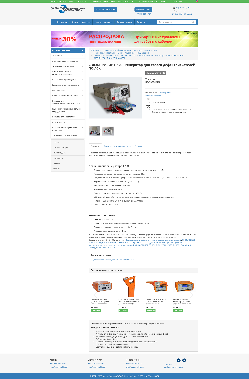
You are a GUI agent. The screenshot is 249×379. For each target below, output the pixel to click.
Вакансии (57, 168)
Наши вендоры (59, 152)
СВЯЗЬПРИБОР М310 (105, 247)
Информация (58, 158)
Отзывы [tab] (138, 146)
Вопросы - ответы (125, 22)
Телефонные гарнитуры (63, 66)
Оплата (75, 22)
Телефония (57, 55)
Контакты (141, 22)
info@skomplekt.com (59, 367)
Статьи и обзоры (60, 147)
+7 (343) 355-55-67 (96, 363)
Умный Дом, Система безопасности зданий (62, 72)
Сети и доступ (58, 122)
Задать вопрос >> (180, 1)
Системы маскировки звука (64, 135)
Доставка (86, 22)
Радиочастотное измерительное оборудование (66, 110)
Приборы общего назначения (65, 95)
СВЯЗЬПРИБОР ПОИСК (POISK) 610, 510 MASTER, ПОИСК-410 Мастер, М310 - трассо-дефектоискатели (142, 241)
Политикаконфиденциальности (173, 365)
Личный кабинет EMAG (181, 14)
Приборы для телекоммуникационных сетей (66, 102)
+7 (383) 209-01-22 (134, 363)
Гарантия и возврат (103, 22)
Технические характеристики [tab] (117, 146)
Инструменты (58, 90)
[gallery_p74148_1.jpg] (94, 131)
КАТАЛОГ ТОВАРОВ (61, 50)
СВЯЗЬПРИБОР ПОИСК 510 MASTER (151, 245)
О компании (62, 22)
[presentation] (95, 295)
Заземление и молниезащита (65, 85)
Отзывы (56, 163)
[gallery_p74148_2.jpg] (108, 131)
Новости (56, 142)
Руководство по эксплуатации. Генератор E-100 (113, 259)
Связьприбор (165, 92)
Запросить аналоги (153, 95)
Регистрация (184, 11)
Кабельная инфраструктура (64, 79)
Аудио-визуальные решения (65, 61)
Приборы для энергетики (63, 117)
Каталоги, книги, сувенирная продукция (65, 128)
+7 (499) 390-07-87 (143, 14)
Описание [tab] (95, 146)
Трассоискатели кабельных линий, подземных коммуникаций (153, 240)
